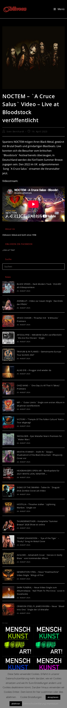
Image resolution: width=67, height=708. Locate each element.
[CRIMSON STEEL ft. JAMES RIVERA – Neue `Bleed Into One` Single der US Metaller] (8, 609)
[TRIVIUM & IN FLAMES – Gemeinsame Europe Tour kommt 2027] (8, 355)
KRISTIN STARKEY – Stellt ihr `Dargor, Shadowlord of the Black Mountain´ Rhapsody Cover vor (40, 455)
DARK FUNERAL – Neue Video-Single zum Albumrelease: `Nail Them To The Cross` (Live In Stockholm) (41, 590)
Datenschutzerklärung (34, 703)
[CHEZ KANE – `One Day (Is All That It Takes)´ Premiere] (8, 388)
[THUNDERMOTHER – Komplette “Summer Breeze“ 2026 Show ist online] (8, 524)
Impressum (52, 703)
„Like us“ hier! (8, 250)
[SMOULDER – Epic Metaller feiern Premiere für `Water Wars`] (8, 439)
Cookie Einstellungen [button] (31, 697)
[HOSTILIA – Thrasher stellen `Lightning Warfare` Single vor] (8, 507)
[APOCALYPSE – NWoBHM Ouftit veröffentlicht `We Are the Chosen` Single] (8, 338)
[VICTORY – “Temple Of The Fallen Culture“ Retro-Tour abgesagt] (8, 422)
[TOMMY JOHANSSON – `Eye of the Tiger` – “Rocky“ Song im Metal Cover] (8, 541)
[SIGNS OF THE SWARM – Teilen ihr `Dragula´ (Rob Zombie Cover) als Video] (8, 491)
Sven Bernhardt (15, 131)
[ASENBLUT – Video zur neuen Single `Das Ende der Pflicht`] (8, 304)
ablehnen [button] (15, 703)
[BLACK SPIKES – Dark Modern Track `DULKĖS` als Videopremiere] (8, 287)
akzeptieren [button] (53, 697)
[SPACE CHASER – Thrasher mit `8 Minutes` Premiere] (8, 321)
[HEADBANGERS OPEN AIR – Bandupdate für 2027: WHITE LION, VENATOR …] (8, 474)
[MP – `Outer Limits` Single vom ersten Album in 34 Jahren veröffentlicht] (8, 405)
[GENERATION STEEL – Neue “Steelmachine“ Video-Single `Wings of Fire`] (8, 575)
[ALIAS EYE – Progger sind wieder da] (8, 372)
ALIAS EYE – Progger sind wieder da (34, 370)
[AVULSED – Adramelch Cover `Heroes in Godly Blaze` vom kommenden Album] (8, 558)
